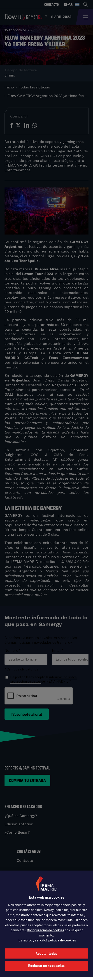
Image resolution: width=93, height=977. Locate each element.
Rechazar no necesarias (46, 966)
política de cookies (62, 940)
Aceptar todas (46, 953)
